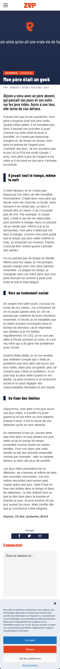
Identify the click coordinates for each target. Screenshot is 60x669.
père (46, 87)
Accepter (30, 640)
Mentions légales (30, 665)
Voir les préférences (30, 658)
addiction (15, 87)
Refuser (30, 649)
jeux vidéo (36, 87)
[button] (55, 603)
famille (25, 87)
